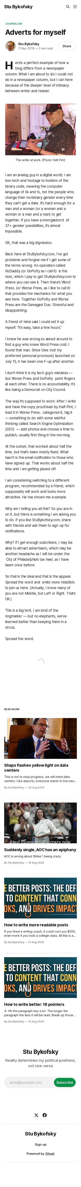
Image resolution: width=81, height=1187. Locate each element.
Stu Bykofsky (18, 6)
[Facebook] (45, 1115)
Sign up (40, 1144)
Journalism (13, 23)
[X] (36, 1115)
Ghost (49, 1154)
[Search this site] (68, 6)
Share (67, 46)
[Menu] (75, 6)
